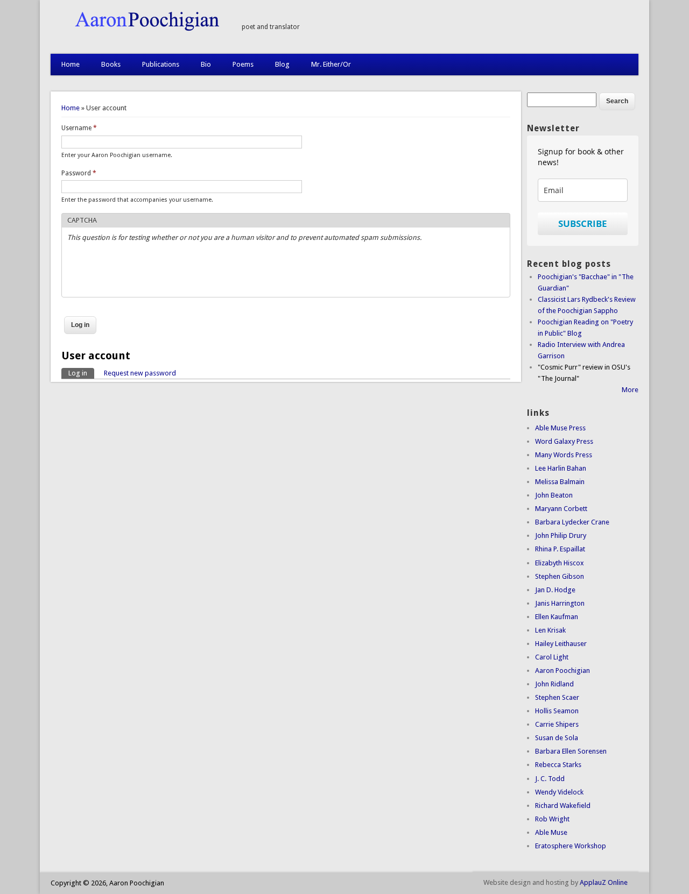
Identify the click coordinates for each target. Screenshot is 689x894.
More (630, 390)
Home (70, 64)
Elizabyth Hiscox (559, 563)
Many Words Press (563, 455)
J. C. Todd (550, 779)
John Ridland (554, 684)
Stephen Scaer (557, 697)
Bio (206, 64)
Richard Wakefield (562, 805)
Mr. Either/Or (331, 64)
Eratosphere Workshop (570, 846)
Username (79, 128)
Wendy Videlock (559, 792)
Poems (243, 64)
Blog (282, 64)
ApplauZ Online (604, 882)
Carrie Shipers (557, 724)
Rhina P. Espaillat (560, 549)
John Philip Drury (560, 535)
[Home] (141, 29)
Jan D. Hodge (555, 590)
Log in (81, 373)
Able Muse (551, 832)
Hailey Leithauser (561, 644)
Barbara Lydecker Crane (572, 522)
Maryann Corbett (561, 509)
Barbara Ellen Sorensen (571, 751)
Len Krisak (550, 630)
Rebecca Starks (558, 765)
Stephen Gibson (559, 576)
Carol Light (551, 657)
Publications (160, 64)
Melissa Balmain (560, 482)
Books (111, 64)
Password (78, 173)
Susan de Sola (556, 738)
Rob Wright (552, 819)
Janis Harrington (560, 603)
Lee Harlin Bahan (560, 468)
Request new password (140, 373)
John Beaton (554, 495)
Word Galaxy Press (564, 441)
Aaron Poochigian (562, 670)
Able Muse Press (560, 428)
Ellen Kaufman (556, 617)
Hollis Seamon (557, 711)
